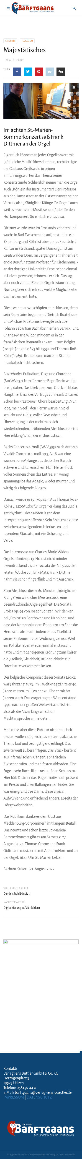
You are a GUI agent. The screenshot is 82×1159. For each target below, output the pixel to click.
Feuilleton (27, 41)
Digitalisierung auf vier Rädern (21, 907)
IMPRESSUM (13, 1097)
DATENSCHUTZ (39, 1097)
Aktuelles (10, 41)
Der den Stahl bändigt (16, 893)
